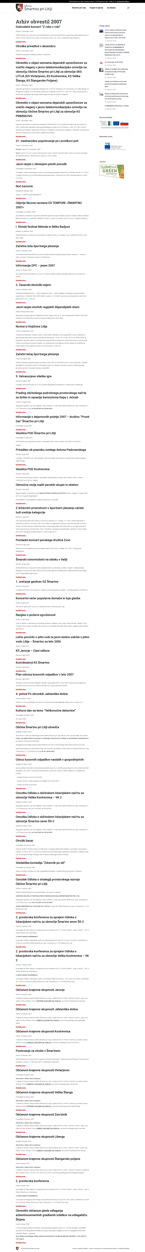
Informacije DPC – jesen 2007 (35, 265)
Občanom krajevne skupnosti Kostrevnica (43, 1031)
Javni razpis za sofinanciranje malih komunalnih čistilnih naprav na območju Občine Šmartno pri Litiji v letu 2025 (115, 34)
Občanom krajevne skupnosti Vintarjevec (43, 1070)
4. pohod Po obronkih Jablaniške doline (42, 694)
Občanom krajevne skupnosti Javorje (40, 990)
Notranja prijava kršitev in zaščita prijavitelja (116, 1248)
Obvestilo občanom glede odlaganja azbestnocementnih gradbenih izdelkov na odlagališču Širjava (51, 1215)
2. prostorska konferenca (32, 1181)
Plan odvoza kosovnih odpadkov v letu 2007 (45, 674)
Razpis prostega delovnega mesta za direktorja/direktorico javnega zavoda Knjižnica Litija (116, 96)
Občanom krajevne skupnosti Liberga (40, 1136)
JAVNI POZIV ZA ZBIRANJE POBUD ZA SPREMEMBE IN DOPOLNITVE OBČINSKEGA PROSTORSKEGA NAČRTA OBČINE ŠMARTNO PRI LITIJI (117, 50)
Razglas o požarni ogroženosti (35, 615)
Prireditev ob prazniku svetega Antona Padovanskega (51, 449)
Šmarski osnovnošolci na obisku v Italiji (41, 559)
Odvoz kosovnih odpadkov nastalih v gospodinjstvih (50, 759)
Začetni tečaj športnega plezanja (37, 354)
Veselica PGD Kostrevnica (33, 469)
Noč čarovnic (24, 186)
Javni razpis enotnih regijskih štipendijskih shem (47, 307)
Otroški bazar (24, 840)
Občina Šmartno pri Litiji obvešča (37, 727)
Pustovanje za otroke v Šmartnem (38, 1050)
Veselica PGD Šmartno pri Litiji (36, 433)
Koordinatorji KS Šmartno (32, 662)
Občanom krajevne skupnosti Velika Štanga (44, 1092)
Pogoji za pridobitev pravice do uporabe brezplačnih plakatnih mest (116, 83)
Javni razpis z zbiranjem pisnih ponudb (41, 164)
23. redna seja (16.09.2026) (114, 62)
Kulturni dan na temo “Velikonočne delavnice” (46, 710)
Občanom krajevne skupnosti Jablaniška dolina (47, 1009)
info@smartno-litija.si (123, 1)
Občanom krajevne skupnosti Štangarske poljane (48, 1159)
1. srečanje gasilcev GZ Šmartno (37, 581)
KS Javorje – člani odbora (33, 650)
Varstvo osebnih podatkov (80, 1248)
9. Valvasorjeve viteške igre (34, 376)
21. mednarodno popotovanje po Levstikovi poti (47, 141)
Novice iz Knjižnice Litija (31, 326)
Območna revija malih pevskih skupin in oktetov (47, 485)
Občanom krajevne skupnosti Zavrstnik (41, 1114)
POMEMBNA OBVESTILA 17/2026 (117, 106)
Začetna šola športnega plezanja (37, 246)
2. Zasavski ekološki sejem (33, 285)
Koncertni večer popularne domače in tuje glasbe (48, 598)
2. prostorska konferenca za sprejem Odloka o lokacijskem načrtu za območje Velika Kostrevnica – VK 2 (52, 956)
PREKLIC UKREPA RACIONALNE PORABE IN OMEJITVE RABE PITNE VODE (116, 71)
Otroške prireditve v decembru (36, 46)
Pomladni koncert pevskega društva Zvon (43, 540)
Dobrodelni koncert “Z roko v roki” (38, 26)
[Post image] (101, 31)
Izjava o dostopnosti (96, 1248)
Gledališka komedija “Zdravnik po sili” (40, 862)
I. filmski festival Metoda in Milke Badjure (43, 226)
